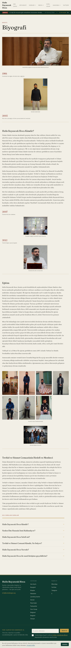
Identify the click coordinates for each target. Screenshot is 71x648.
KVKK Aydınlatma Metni (60, 635)
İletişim (66, 5)
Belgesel (33, 612)
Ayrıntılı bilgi (31, 645)
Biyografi (23, 5)
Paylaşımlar (33, 606)
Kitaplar (32, 590)
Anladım (64, 644)
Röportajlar (33, 603)
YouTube (53, 587)
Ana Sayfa (33, 584)
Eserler (31, 5)
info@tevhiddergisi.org (9, 593)
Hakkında (56, 5)
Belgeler (32, 615)
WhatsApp (54, 584)
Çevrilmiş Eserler (35, 597)
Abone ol (64, 630)
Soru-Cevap (33, 609)
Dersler (32, 600)
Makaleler (33, 593)
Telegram (54, 590)
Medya (40, 5)
